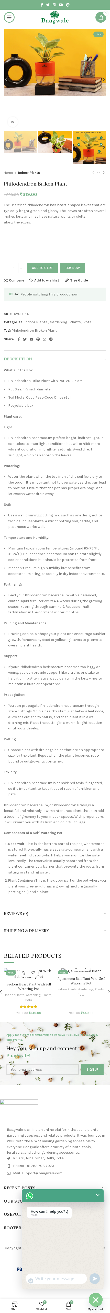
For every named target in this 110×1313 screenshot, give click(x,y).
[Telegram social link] (51, 339)
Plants (75, 322)
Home (9, 173)
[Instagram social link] (54, 5)
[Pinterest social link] (67, 5)
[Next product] (103, 172)
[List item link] (56, 1166)
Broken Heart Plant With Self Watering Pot (28, 986)
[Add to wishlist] (33, 972)
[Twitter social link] (48, 5)
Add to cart (42, 268)
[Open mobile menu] (9, 17)
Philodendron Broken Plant (34, 330)
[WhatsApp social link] (44, 339)
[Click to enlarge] (13, 122)
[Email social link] (31, 339)
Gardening (58, 322)
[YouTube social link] (60, 5)
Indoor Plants (29, 173)
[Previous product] (93, 172)
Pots (87, 322)
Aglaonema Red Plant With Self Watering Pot (81, 981)
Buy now (72, 268)
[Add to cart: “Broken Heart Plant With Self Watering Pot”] (24, 972)
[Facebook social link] (42, 5)
